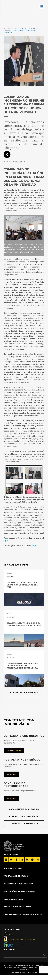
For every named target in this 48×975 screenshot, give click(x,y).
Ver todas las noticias (24, 692)
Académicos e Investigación (18, 884)
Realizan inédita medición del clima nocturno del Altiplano (24, 624)
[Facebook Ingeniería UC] (16, 859)
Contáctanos (14, 750)
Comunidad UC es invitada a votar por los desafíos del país (22, 584)
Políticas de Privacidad (18, 973)
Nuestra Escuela (13, 868)
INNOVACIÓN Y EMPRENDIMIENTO (19, 891)
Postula (11, 774)
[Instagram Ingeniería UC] (6, 859)
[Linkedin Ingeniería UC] (21, 859)
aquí (6, 541)
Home (5, 29)
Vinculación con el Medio (17, 907)
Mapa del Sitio (32, 973)
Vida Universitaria (13, 899)
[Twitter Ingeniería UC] (11, 859)
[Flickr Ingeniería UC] (32, 859)
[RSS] (37, 859)
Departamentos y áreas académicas (23, 914)
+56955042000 (24, 969)
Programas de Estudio (16, 876)
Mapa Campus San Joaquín (24, 809)
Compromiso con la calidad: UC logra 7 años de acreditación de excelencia (22, 665)
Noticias (10, 29)
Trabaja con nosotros (24, 823)
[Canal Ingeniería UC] (27, 859)
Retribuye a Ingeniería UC (24, 816)
